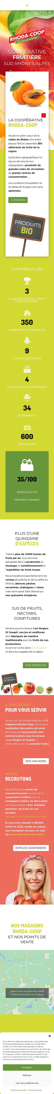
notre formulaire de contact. (27, 834)
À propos (18, 200)
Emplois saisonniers (31, 848)
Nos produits (35, 665)
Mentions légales (35, 1090)
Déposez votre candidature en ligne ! (26, 816)
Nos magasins (36, 761)
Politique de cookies (19, 1090)
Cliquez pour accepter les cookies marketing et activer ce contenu (27, 993)
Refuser (27, 1075)
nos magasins (38, 648)
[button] (49, 1035)
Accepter (27, 1067)
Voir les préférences (27, 1083)
